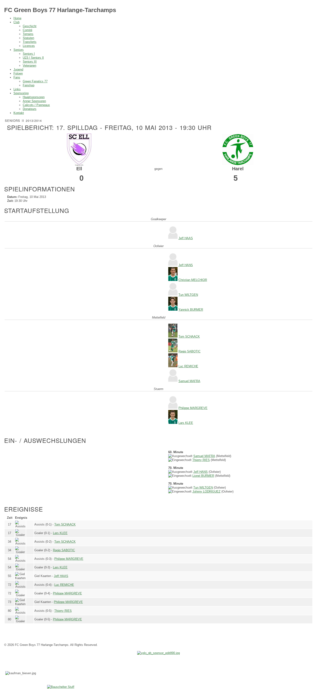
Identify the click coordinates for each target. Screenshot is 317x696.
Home (17, 18)
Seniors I (29, 53)
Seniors (18, 50)
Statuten (28, 38)
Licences (29, 46)
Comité (27, 30)
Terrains (28, 34)
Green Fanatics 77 (35, 81)
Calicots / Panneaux (36, 105)
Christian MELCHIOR (192, 280)
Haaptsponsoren (34, 97)
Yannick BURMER (190, 309)
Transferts (29, 42)
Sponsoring (21, 93)
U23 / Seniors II (33, 57)
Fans (16, 77)
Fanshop (28, 85)
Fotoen (18, 73)
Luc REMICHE (188, 366)
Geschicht (29, 26)
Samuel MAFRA (189, 381)
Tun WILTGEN (188, 294)
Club (16, 22)
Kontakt (18, 113)
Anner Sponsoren (34, 101)
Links (17, 89)
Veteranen (29, 65)
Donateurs (29, 109)
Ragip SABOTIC (189, 351)
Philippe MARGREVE (192, 408)
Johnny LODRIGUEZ (206, 491)
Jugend (18, 69)
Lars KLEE (185, 423)
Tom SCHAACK (189, 336)
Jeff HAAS (185, 238)
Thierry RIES (201, 460)
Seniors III (30, 61)
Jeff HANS (185, 265)
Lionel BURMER (203, 475)
